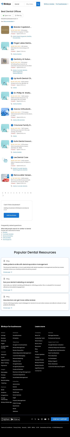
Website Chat (17, 361)
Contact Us (38, 371)
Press (36, 351)
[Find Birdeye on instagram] (42, 419)
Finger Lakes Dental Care (23, 43)
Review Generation (18, 350)
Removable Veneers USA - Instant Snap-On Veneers (23, 175)
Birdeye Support (52, 361)
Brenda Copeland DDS (23, 27)
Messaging (4, 372)
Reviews (3, 338)
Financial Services (18, 389)
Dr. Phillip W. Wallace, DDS (23, 93)
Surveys (3, 375)
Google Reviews (17, 364)
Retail (14, 408)
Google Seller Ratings (4, 347)
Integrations (4, 395)
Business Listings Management (22, 372)
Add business (11, 215)
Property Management (19, 400)
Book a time (38, 343)
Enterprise (16, 338)
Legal (14, 397)
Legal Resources (39, 368)
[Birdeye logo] (6, 4)
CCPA (37, 427)
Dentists (29, 36)
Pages (3, 343)
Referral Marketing (18, 358)
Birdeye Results (39, 365)
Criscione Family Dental (23, 125)
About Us (37, 335)
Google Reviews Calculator (55, 345)
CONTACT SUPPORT (60, 419)
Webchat (3, 354)
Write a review (49, 4)
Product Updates (39, 354)
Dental (14, 36)
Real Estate (16, 406)
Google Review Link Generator (56, 350)
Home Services (17, 395)
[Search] (38, 4)
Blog (36, 349)
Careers (37, 357)
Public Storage (17, 403)
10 (30, 193)
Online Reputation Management (22, 353)
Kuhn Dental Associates (23, 141)
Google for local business (20, 345)
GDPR (29, 427)
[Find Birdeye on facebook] (32, 419)
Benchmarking (5, 380)
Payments (4, 365)
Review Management (19, 347)
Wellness (15, 411)
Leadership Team (40, 338)
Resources (38, 346)
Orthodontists (21, 120)
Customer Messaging (19, 355)
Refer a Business (53, 364)
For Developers (52, 358)
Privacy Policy (17, 427)
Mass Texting (5, 363)
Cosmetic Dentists (22, 70)
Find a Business (52, 355)
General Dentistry (17, 73)
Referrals (3, 341)
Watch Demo (38, 341)
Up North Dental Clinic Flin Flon (23, 78)
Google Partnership (4, 398)
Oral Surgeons (7, 239)
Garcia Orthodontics (23, 109)
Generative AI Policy (45, 427)
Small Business (17, 335)
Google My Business (18, 366)
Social (2, 357)
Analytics (3, 392)
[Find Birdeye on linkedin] (38, 419)
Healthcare (16, 392)
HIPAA (33, 427)
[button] (3, 195)
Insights (3, 377)
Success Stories (39, 360)
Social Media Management (20, 377)
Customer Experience (19, 374)
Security (24, 427)
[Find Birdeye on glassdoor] (48, 419)
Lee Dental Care (21, 157)
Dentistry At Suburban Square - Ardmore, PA (23, 59)
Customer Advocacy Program (56, 366)
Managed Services (53, 335)
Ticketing (3, 383)
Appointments (5, 360)
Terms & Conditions (6, 427)
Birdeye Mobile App (6, 402)
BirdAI (2, 390)
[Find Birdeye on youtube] (45, 419)
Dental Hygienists (22, 36)
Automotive (16, 384)
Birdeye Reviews (39, 362)
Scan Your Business (53, 353)
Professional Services (54, 338)
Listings (3, 335)
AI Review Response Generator (56, 347)
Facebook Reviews (18, 369)
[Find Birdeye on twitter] (35, 419)
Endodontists (16, 38)
